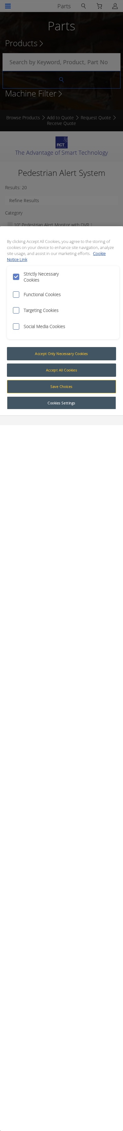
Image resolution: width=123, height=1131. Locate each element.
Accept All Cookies (61, 370)
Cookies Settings (61, 403)
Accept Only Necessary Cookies (61, 353)
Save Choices (61, 386)
